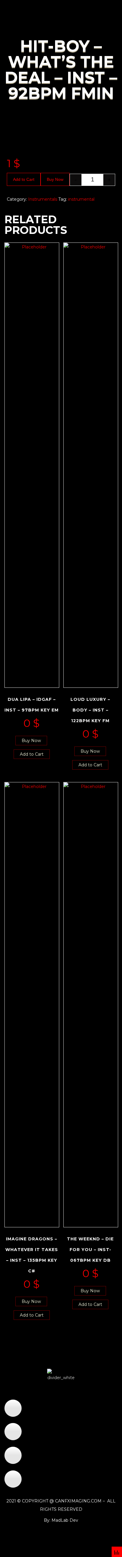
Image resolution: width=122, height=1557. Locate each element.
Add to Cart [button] (32, 754)
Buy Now (55, 179)
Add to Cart (23, 179)
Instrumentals (42, 199)
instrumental (81, 199)
